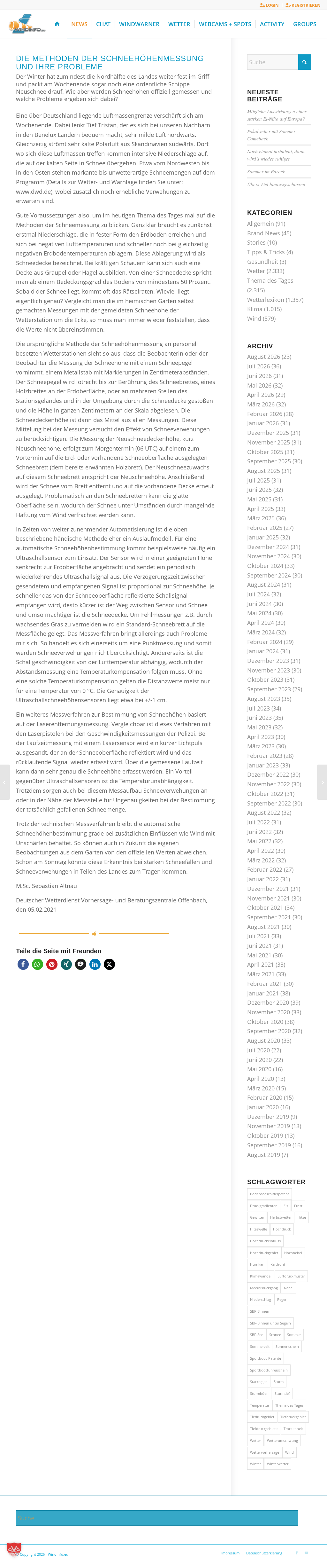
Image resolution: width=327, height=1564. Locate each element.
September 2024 (269, 575)
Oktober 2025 (265, 452)
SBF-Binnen (259, 1311)
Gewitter (257, 1217)
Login (272, 5)
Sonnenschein (287, 1346)
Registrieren (306, 5)
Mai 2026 (259, 385)
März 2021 (261, 974)
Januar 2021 (263, 993)
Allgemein (260, 223)
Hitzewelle (258, 1229)
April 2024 (260, 622)
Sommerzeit (260, 1346)
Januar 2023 (263, 765)
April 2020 (260, 1078)
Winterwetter (277, 1463)
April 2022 (260, 850)
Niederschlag (260, 1299)
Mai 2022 (259, 841)
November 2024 (268, 556)
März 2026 (261, 404)
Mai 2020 (259, 1069)
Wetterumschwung (282, 1440)
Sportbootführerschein (269, 1370)
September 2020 (269, 1031)
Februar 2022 (264, 869)
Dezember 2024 (268, 547)
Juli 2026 (258, 366)
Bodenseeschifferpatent (269, 1193)
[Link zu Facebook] (296, 1553)
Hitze (302, 1217)
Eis (286, 1205)
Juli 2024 (258, 594)
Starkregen (259, 1381)
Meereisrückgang (264, 1287)
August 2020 (263, 1040)
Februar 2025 (264, 527)
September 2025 (269, 461)
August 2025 (263, 471)
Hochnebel (293, 1252)
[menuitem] (269, 5)
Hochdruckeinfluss (265, 1240)
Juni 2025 (259, 489)
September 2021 (269, 917)
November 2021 (268, 898)
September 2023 (269, 689)
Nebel (288, 1287)
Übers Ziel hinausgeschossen (276, 184)
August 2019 (263, 1155)
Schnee (275, 1334)
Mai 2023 (259, 727)
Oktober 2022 (265, 794)
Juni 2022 (259, 832)
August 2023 (263, 699)
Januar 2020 (263, 1107)
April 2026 (260, 394)
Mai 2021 (259, 955)
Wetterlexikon (265, 299)
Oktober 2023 (265, 679)
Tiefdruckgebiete (264, 1428)
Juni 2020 (259, 1060)
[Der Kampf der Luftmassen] (5, 782)
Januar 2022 (263, 879)
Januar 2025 (263, 537)
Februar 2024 (264, 642)
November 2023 (268, 670)
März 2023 (261, 746)
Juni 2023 (259, 717)
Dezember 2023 (268, 660)
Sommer (294, 1334)
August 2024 (263, 584)
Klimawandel (260, 1276)
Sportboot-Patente (265, 1358)
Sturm (279, 1381)
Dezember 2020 (268, 1002)
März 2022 (261, 860)
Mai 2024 (259, 613)
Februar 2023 (264, 755)
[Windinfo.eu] (26, 24)
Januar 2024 (263, 651)
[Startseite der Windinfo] (58, 24)
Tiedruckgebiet (262, 1416)
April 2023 (260, 737)
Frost (298, 1205)
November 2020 (268, 1012)
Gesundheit (262, 261)
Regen (282, 1299)
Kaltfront (277, 1264)
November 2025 (268, 442)
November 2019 (268, 1126)
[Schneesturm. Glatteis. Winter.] (322, 782)
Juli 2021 (258, 936)
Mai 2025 (259, 499)
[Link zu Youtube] (306, 1553)
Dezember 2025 (268, 432)
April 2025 (260, 509)
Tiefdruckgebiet (293, 1416)
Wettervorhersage (264, 1452)
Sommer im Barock (266, 171)
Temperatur (259, 1405)
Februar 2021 (264, 983)
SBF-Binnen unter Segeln (270, 1323)
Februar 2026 (264, 414)
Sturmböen (259, 1393)
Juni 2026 (259, 376)
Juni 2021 (259, 945)
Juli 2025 (258, 480)
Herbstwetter (281, 1217)
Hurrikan (257, 1264)
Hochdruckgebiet (264, 1252)
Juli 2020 (258, 1050)
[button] (23, 964)
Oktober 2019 (265, 1135)
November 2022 (268, 784)
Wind (254, 318)
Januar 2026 (263, 423)
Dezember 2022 (268, 774)
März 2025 (261, 518)
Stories (256, 242)
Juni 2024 (259, 604)
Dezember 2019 (268, 1116)
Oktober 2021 (265, 907)
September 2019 (269, 1145)
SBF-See (256, 1334)
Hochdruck (282, 1229)
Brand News (263, 233)
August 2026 (263, 356)
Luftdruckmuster (291, 1276)
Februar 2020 (264, 1097)
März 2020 (261, 1088)
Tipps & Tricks (266, 252)
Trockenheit (293, 1428)
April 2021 (260, 964)
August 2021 (263, 927)
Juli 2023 (258, 708)
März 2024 (261, 632)
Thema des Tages (270, 280)
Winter (255, 1463)
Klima (254, 309)
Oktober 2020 (265, 1022)
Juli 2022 (258, 822)
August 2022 (263, 812)
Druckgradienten (264, 1205)
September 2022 (269, 803)
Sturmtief (282, 1393)
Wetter (256, 271)
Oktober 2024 (265, 566)
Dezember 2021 (268, 888)
